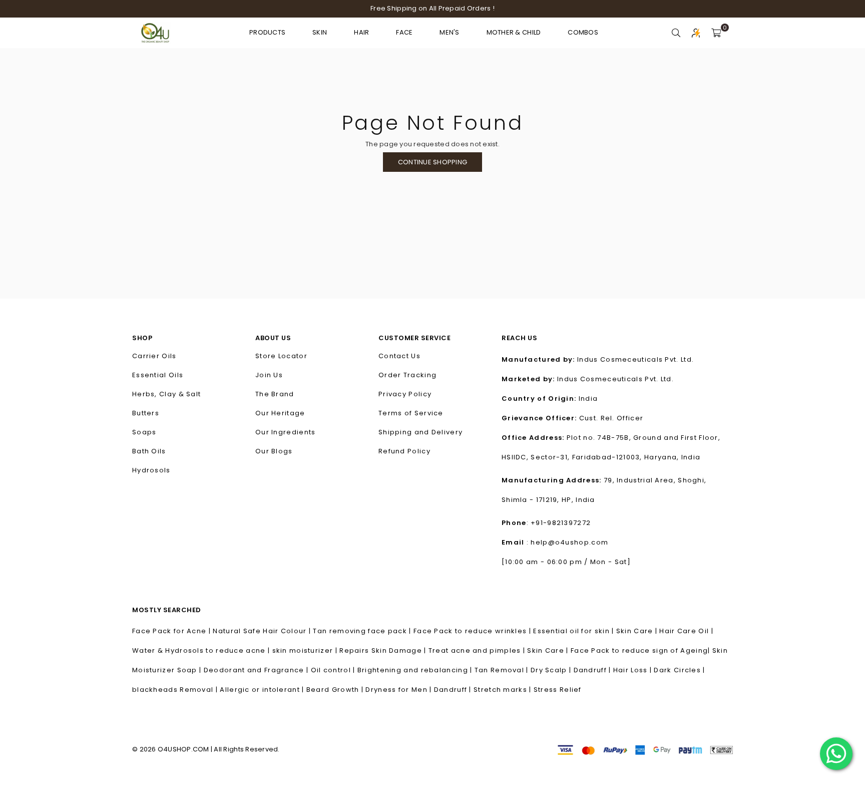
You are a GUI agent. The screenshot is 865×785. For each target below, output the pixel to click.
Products (267, 32)
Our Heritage (280, 413)
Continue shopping (432, 162)
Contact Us (399, 356)
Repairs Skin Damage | (383, 650)
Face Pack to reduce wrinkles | (473, 631)
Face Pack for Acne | (172, 631)
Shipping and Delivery (420, 432)
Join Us (269, 375)
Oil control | (334, 670)
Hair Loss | (633, 670)
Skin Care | (638, 631)
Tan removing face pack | (363, 631)
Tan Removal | (503, 670)
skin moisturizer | (306, 650)
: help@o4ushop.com (567, 542)
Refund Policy (404, 451)
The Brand (274, 394)
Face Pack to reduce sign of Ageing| (641, 650)
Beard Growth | (336, 689)
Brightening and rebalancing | (416, 670)
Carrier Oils (154, 356)
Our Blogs (274, 451)
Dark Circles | (679, 670)
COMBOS (583, 32)
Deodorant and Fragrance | (257, 670)
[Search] (676, 32)
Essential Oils (157, 375)
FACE (404, 32)
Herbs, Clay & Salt (166, 394)
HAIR (361, 32)
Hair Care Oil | (686, 631)
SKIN (319, 32)
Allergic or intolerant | (263, 689)
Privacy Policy (404, 394)
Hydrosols (151, 470)
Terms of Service (411, 413)
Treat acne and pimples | (478, 650)
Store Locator (281, 356)
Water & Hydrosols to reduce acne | (202, 650)
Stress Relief (558, 689)
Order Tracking (407, 375)
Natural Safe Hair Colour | (263, 631)
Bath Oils (149, 451)
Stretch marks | (504, 689)
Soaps (144, 432)
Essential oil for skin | (574, 631)
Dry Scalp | (552, 670)
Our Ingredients (285, 432)
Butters (145, 413)
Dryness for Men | (399, 689)
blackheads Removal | (176, 689)
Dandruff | (593, 670)
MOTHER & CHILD (514, 32)
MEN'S (449, 32)
